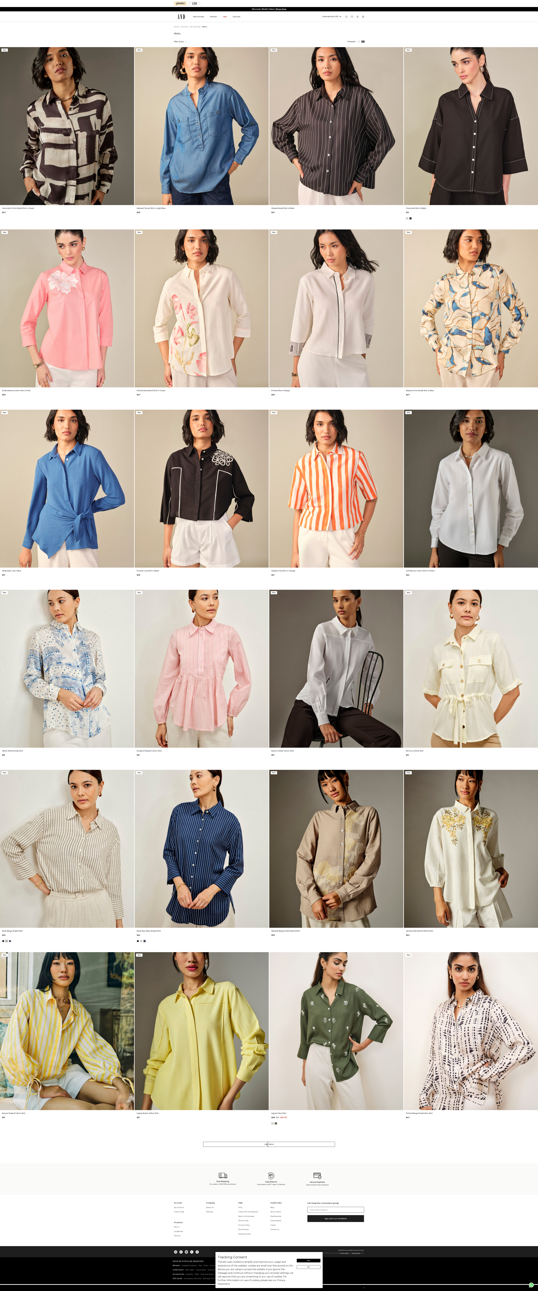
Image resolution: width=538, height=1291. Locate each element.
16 (77, 201)
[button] (332, 16)
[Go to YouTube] (186, 1251)
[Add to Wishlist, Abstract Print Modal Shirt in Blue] (535, 232)
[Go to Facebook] (181, 1251)
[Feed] (358, 42)
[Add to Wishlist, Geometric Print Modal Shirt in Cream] (131, 49)
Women (185, 27)
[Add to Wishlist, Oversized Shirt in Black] (535, 49)
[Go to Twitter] (191, 1251)
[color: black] (410, 218)
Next (131, 126)
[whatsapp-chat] (531, 1285)
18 (84, 201)
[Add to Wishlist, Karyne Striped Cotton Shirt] (131, 954)
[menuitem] (198, 16)
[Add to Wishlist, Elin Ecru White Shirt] (535, 592)
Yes (308, 1260)
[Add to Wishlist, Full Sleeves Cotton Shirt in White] (535, 412)
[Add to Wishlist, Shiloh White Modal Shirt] (131, 592)
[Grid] (361, 42)
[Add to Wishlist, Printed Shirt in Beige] (401, 232)
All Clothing (195, 27)
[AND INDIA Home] (181, 16)
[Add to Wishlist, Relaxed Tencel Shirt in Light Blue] (266, 49)
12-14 (478, 201)
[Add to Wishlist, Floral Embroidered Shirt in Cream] (266, 232)
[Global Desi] (180, 3)
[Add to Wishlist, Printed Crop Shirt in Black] (266, 412)
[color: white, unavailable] (407, 218)
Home (176, 27)
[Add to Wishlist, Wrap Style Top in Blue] (131, 412)
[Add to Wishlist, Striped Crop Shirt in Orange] (401, 412)
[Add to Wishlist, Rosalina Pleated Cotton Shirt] (266, 592)
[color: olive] (276, 1123)
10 (57, 201)
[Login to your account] (358, 17)
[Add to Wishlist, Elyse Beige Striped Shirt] (131, 772)
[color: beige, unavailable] (272, 1123)
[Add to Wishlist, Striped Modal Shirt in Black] (401, 49)
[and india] (194, 3)
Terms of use (356, 1253)
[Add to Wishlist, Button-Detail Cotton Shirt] (401, 592)
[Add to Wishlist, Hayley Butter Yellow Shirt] (266, 954)
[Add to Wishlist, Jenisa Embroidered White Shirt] (535, 772)
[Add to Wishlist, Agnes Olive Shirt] (401, 954)
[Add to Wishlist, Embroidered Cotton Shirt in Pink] (131, 232)
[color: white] (10, 941)
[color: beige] (6, 941)
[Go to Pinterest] (197, 1251)
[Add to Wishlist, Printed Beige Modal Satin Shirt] (535, 954)
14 (70, 201)
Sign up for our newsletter (336, 1219)
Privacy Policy (344, 1253)
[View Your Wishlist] (352, 17)
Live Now (280, 9)
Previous (3, 126)
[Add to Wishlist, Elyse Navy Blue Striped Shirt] (266, 772)
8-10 (464, 201)
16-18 (471, 201)
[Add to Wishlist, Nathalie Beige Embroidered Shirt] (401, 772)
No (308, 1267)
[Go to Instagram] (175, 1251)
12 (64, 201)
